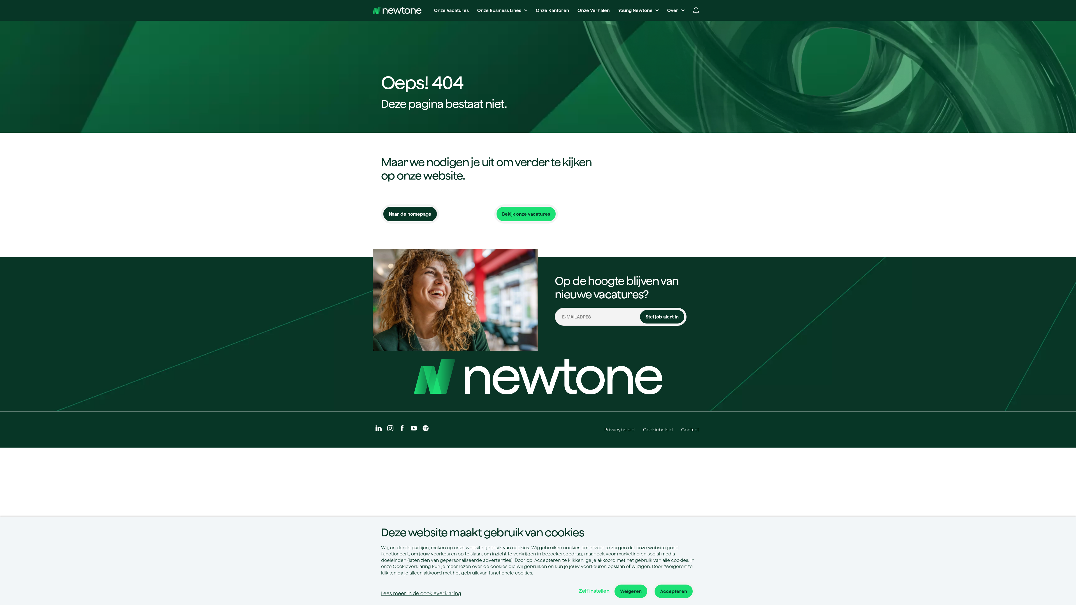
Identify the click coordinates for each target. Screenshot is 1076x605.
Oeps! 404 (422, 83)
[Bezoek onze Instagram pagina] (390, 429)
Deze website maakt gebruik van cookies (482, 532)
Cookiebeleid (658, 429)
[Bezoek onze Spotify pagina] (426, 429)
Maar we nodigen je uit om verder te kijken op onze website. (486, 168)
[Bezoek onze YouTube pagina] (414, 429)
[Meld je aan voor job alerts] (696, 10)
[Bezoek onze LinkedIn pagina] (378, 429)
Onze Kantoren (552, 10)
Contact (690, 429)
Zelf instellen (594, 591)
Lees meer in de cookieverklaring (421, 593)
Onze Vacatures (451, 10)
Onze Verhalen (594, 10)
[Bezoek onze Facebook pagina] (402, 429)
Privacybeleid (619, 429)
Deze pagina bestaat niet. (444, 103)
